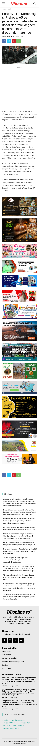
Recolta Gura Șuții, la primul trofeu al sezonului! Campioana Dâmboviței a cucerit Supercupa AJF (19, 544)
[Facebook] (4, 41)
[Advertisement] (19, 88)
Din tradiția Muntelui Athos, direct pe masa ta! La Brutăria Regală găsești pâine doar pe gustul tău (19, 528)
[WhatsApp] (18, 41)
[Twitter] (9, 41)
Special (4, 697)
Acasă (4, 9)
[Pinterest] (14, 41)
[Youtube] (21, 640)
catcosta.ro (6, 726)
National (5, 686)
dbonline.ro (10, 36)
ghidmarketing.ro (18, 726)
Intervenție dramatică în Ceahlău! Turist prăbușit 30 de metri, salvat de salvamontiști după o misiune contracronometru (20, 551)
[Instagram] (10, 640)
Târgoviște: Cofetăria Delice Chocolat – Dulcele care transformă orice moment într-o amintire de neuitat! (19, 577)
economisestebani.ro (24, 723)
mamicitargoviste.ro (19, 720)
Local (9, 9)
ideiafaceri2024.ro (8, 723)
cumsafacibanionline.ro (10, 728)
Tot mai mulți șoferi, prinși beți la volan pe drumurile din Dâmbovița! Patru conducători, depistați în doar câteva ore (17, 560)
